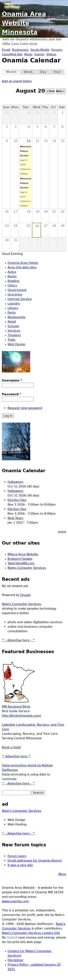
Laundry (14, 303)
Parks (12, 312)
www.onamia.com (15, 901)
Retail (12, 321)
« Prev (51, 91)
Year (57, 72)
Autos (12, 272)
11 (29, 141)
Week (28, 72)
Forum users (17, 856)
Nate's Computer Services (21, 604)
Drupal (25, 595)
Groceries (15, 294)
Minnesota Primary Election (25, 151)
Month (13, 72)
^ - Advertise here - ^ (18, 640)
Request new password (25, 408)
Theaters (14, 335)
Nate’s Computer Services (21, 811)
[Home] (11, 4)
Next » (60, 91)
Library (13, 308)
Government (17, 290)
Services (14, 330)
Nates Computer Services (27, 568)
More (62, 874)
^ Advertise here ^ (16, 756)
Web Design (16, 344)
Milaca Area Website (23, 554)
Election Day (17, 500)
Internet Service (20, 299)
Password (11, 394)
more (62, 531)
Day (43, 72)
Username (12, 380)
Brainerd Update (20, 559)
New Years (15, 518)
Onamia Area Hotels (23, 263)
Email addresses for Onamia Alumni (35, 860)
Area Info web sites (22, 267)
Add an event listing (17, 81)
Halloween (15, 482)
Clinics (12, 285)
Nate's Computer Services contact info (31, 933)
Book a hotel (11, 747)
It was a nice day (20, 865)
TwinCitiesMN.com (21, 563)
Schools (13, 326)
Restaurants (17, 317)
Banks (12, 276)
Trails (11, 340)
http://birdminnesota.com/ (21, 715)
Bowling (13, 281)
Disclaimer (15, 960)
